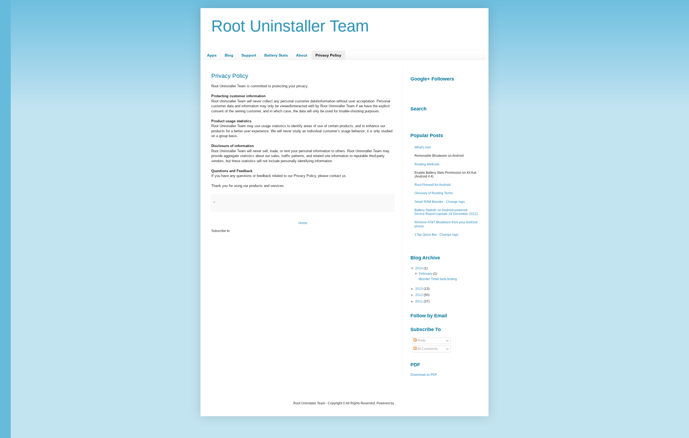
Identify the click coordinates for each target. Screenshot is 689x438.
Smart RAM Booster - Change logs (439, 202)
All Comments (427, 349)
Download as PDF (423, 375)
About (301, 55)
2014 (419, 268)
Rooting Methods (427, 164)
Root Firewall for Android (432, 185)
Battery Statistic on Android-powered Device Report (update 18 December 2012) (446, 212)
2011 (419, 301)
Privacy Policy (328, 55)
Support (248, 55)
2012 (419, 295)
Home (302, 223)
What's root (422, 147)
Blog (229, 55)
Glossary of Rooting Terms (433, 193)
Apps (212, 55)
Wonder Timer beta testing (438, 279)
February (425, 274)
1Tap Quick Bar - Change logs (436, 235)
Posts (421, 340)
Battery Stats (276, 55)
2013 (419, 289)
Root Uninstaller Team (290, 26)
